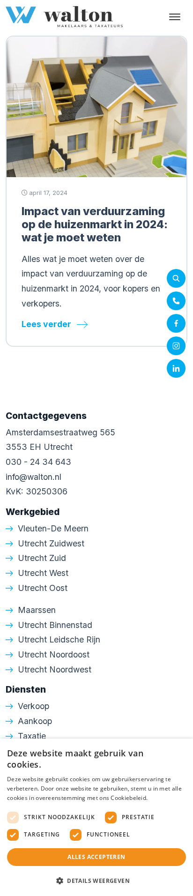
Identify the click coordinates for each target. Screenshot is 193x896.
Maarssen (37, 610)
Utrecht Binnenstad (55, 625)
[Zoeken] (176, 278)
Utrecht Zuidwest (51, 543)
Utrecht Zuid (42, 558)
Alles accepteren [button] (96, 857)
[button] (96, 880)
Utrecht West (43, 573)
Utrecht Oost (42, 588)
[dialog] (96, 817)
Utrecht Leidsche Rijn (59, 639)
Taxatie (32, 736)
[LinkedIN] (176, 368)
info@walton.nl (33, 477)
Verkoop (33, 706)
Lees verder (46, 324)
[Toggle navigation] (174, 17)
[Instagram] (176, 345)
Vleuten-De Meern (53, 528)
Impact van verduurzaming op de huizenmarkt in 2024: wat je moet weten (95, 224)
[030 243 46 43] (176, 300)
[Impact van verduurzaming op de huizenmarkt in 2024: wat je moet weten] (96, 106)
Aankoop (35, 721)
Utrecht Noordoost (53, 654)
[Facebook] (176, 323)
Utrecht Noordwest (54, 669)
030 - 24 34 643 (38, 462)
